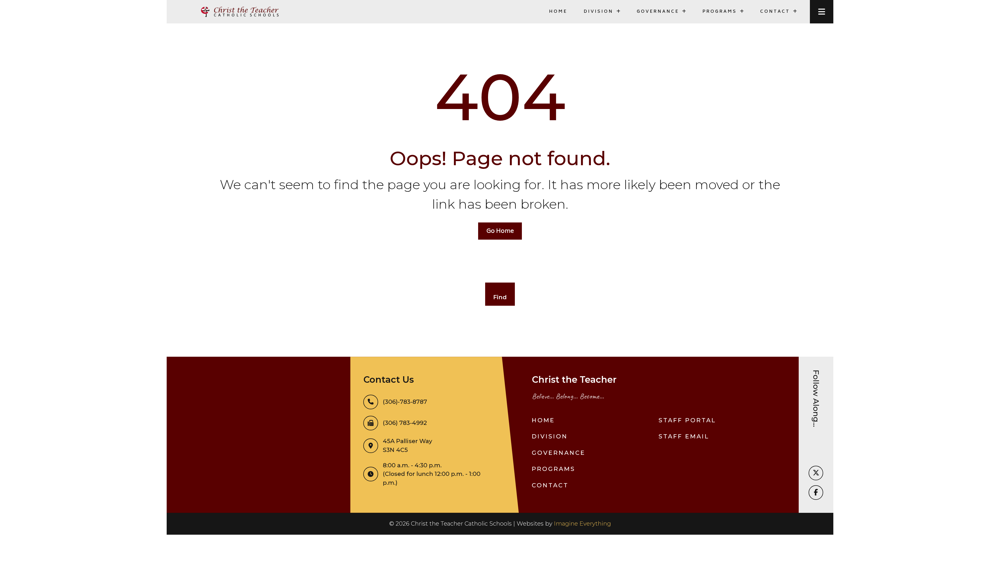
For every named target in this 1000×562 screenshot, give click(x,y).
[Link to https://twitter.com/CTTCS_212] (816, 473)
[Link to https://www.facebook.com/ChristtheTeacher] (816, 492)
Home (558, 12)
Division (550, 436)
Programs (553, 468)
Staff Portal (687, 420)
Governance (558, 452)
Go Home (500, 231)
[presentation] (821, 11)
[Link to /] (239, 12)
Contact (550, 485)
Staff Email (684, 436)
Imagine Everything (582, 523)
